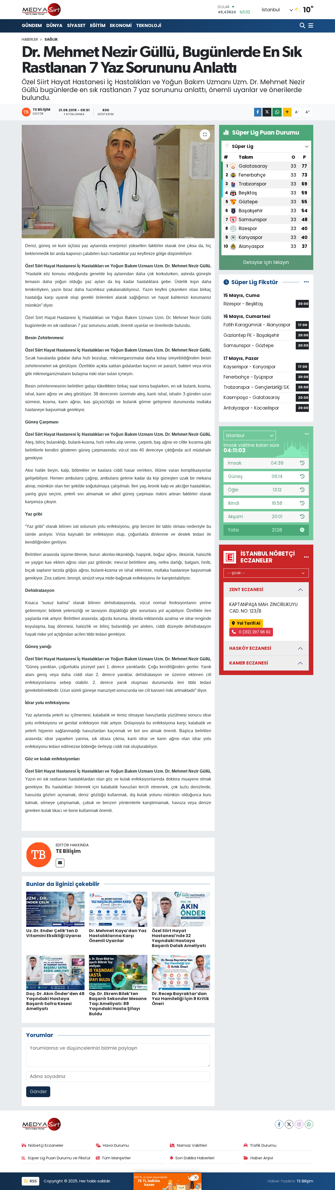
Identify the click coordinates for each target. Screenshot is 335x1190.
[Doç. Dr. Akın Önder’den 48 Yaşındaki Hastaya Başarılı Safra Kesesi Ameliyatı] (55, 972)
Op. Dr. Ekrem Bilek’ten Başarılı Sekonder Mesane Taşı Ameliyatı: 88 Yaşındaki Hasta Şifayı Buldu (118, 1004)
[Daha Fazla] (287, 112)
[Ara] (303, 25)
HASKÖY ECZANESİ (250, 648)
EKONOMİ (121, 25)
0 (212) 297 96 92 (254, 632)
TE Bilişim (68, 851)
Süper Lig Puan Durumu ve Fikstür (59, 1158)
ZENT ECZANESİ (246, 589)
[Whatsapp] (309, 1124)
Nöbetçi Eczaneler (45, 1145)
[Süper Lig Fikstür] (306, 282)
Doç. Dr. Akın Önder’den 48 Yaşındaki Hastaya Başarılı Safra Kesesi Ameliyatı (55, 1001)
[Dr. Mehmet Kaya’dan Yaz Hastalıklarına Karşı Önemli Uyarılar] (118, 909)
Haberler (30, 39)
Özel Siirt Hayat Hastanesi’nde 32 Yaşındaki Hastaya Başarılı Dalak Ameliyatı (179, 938)
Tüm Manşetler (116, 1158)
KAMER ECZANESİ (248, 663)
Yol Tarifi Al (248, 623)
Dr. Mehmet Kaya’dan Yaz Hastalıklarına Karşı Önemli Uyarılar (118, 936)
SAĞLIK (51, 39)
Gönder (38, 1091)
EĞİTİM (97, 25)
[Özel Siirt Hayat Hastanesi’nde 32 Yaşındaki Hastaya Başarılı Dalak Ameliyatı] (181, 909)
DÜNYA (54, 25)
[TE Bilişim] (38, 854)
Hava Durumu (116, 1145)
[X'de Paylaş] (267, 112)
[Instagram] (299, 1124)
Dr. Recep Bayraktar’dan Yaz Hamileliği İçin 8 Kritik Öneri (180, 999)
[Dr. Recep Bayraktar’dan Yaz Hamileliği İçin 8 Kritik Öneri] (181, 972)
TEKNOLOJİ (148, 25)
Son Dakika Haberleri (194, 1158)
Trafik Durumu (263, 1145)
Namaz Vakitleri (192, 1145)
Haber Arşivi (261, 1158)
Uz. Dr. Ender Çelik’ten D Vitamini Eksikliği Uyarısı (53, 933)
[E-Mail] (60, 863)
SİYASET (76, 25)
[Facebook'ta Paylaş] (257, 112)
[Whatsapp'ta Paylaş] (277, 112)
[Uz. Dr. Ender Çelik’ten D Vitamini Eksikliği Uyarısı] (55, 909)
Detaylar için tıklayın (266, 262)
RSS (33, 1181)
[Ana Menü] (310, 25)
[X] (289, 1124)
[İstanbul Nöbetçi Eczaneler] (306, 557)
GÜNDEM (32, 25)
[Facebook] (279, 1124)
